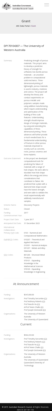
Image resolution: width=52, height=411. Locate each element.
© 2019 (5, 407)
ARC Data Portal (23, 26)
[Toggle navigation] (46, 5)
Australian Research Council (20, 407)
